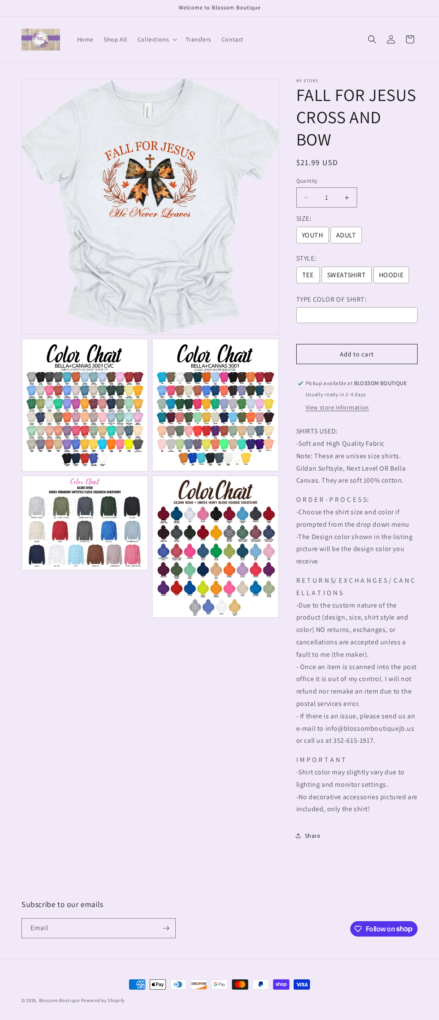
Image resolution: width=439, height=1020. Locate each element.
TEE (308, 274)
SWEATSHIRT (346, 274)
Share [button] (313, 835)
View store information (337, 407)
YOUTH (312, 235)
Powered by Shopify (103, 1000)
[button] (156, 39)
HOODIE (391, 274)
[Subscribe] (165, 928)
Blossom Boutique (59, 1000)
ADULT (346, 235)
